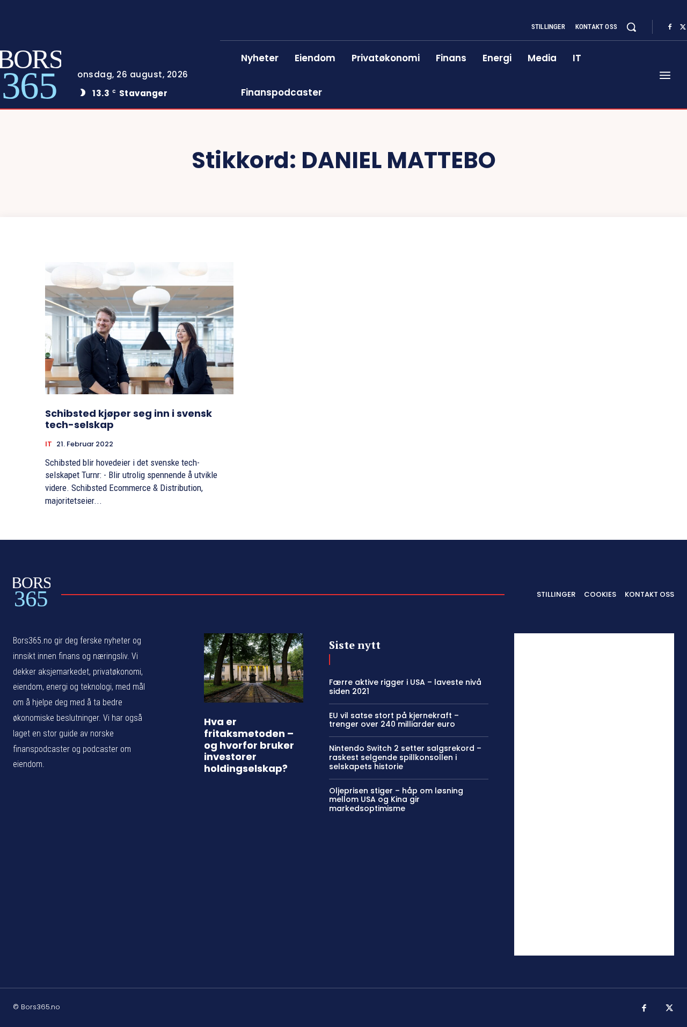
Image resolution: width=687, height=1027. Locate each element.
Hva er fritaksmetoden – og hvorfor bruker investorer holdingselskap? (249, 745)
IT (48, 444)
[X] (670, 1009)
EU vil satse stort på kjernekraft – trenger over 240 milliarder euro (394, 720)
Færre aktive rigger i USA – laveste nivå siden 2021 (405, 687)
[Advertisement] (594, 794)
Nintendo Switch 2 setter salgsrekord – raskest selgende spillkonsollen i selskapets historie (405, 757)
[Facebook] (669, 27)
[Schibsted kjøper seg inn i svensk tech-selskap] (139, 328)
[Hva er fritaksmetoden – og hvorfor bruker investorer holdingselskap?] (253, 668)
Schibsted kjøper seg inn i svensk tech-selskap (128, 419)
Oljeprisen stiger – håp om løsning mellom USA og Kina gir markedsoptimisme (396, 799)
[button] (631, 27)
